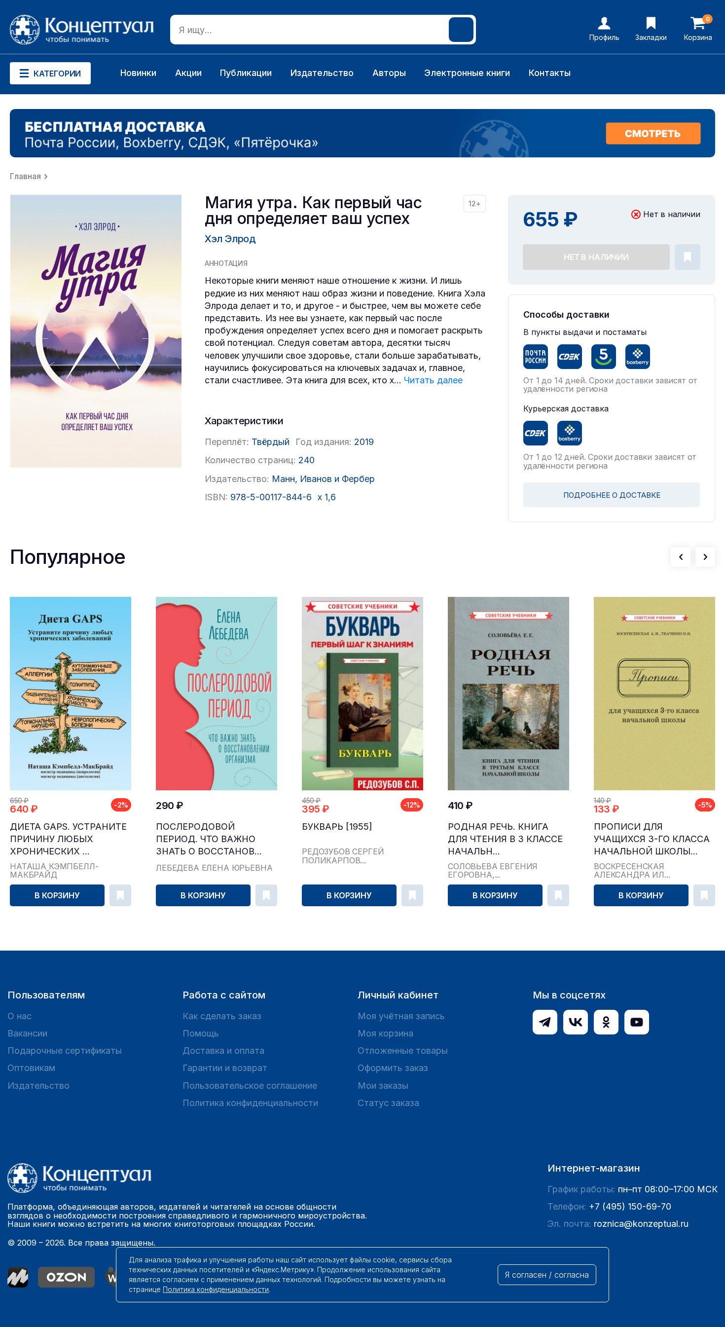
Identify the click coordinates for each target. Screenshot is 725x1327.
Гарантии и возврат (224, 1068)
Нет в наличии (596, 257)
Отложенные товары (403, 1050)
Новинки (138, 73)
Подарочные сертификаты (64, 1050)
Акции (188, 73)
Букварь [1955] (337, 826)
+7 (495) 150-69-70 (630, 1206)
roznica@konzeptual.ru (641, 1223)
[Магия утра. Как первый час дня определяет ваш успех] (96, 331)
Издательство (322, 73)
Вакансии (27, 1033)
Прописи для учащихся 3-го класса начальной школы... (652, 838)
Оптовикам (31, 1068)
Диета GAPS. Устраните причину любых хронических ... (68, 838)
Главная (25, 176)
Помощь (200, 1033)
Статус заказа (388, 1103)
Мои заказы (383, 1085)
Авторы (389, 73)
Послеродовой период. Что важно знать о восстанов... (209, 838)
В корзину (57, 895)
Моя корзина (385, 1033)
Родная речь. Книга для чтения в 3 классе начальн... (505, 838)
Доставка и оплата (223, 1050)
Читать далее (433, 380)
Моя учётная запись (401, 1016)
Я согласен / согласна (547, 1275)
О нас (19, 1016)
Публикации (246, 73)
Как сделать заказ (221, 1016)
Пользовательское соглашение (249, 1085)
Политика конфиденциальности (250, 1103)
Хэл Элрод (230, 239)
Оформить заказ (393, 1068)
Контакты (550, 73)
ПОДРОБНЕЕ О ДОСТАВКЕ (611, 495)
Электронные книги (467, 73)
